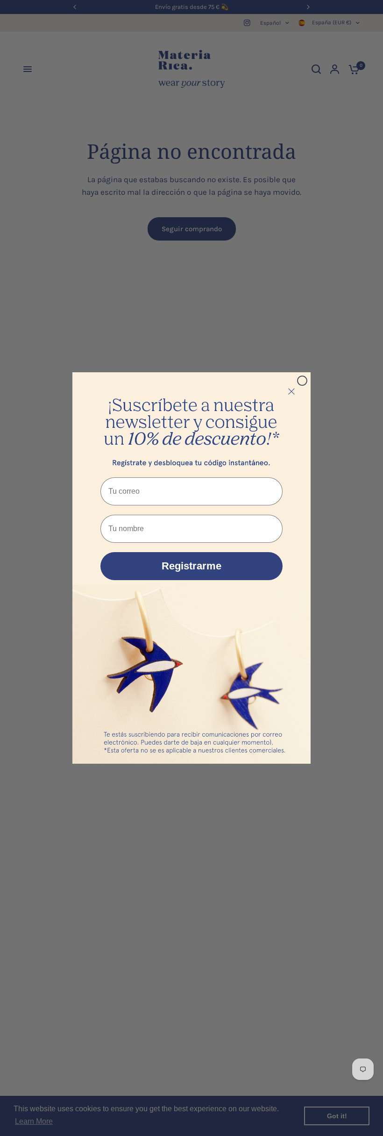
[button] (191, 422)
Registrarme (191, 566)
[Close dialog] (302, 380)
